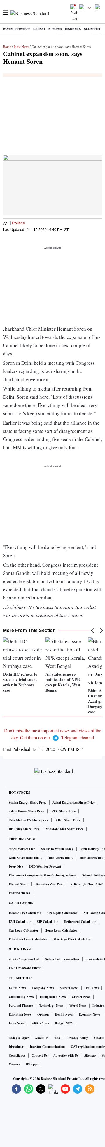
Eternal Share (18, 884)
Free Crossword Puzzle (25, 968)
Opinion (43, 1014)
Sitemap (90, 1055)
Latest (39, 29)
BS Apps (32, 1064)
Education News (20, 1014)
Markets (73, 29)
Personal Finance (21, 1006)
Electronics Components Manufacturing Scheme (42, 875)
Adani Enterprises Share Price (73, 802)
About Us (41, 1038)
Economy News (89, 1014)
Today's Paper (19, 1038)
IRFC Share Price (63, 811)
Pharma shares (19, 893)
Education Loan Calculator (28, 939)
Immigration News (53, 997)
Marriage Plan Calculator (71, 939)
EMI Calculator (20, 922)
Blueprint (93, 29)
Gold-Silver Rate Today (25, 858)
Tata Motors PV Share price (28, 820)
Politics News (39, 1023)
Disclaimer (16, 1047)
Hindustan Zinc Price (49, 884)
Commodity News (21, 997)
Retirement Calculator (80, 922)
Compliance (17, 1055)
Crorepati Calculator (62, 913)
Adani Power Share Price (26, 811)
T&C (57, 1038)
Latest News (17, 988)
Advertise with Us (65, 1055)
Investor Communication (47, 1047)
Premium (22, 29)
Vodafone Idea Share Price (64, 829)
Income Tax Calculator (25, 913)
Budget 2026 (64, 1023)
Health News (64, 1014)
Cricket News (81, 997)
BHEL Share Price (67, 820)
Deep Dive (16, 866)
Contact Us (39, 1055)
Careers (14, 1064)
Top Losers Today (60, 858)
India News (21, 46)
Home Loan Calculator (61, 930)
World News (77, 1006)
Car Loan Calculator (23, 930)
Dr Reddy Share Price (24, 829)
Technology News (51, 1006)
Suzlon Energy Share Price (27, 802)
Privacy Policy (77, 1038)
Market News (69, 988)
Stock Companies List (24, 959)
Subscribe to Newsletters (62, 959)
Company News (43, 988)
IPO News (92, 988)
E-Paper (55, 29)
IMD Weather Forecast (45, 866)
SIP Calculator (47, 922)
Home (8, 29)
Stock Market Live (22, 849)
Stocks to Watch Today (57, 849)
